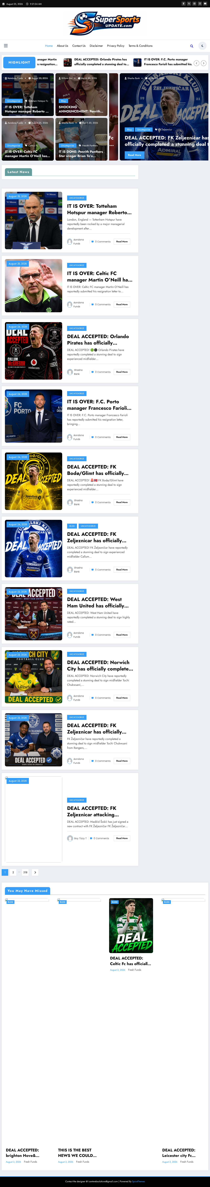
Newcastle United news (180, 110)
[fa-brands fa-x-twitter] (189, 4)
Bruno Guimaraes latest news (187, 87)
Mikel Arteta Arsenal (190, 105)
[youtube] (205, 4)
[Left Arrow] (196, 63)
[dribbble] (194, 4)
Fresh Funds (30, 1162)
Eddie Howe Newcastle (163, 96)
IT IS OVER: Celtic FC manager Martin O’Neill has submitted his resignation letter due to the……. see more (26, 154)
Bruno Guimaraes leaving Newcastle (132, 91)
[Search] (192, 46)
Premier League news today (165, 120)
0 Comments (103, 241)
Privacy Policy (115, 46)
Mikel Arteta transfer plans (126, 110)
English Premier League (135, 101)
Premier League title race (136, 125)
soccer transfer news (124, 129)
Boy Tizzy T (80, 838)
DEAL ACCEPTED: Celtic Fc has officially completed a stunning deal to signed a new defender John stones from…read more (130, 960)
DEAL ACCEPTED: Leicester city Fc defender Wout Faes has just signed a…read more (181, 1152)
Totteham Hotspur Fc (38, 101)
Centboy (120, 78)
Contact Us (78, 46)
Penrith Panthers (90, 145)
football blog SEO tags (160, 101)
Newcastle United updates (174, 115)
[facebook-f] (184, 4)
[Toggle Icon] (5, 46)
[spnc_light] (202, 46)
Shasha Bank (67, 122)
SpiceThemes (138, 1181)
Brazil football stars (163, 77)
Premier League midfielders (136, 120)
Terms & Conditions (140, 46)
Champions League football (136, 96)
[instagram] (200, 4)
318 (25, 872)
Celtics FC (33, 145)
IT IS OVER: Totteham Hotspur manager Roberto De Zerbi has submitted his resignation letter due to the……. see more (27, 109)
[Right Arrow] (203, 63)
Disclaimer (96, 46)
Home (49, 46)
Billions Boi (67, 78)
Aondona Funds (15, 78)
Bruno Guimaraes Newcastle (165, 91)
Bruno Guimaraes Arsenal (181, 82)
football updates (147, 105)
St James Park (142, 129)
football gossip (180, 101)
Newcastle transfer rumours (154, 110)
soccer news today (190, 125)
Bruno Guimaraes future (159, 87)
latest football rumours (167, 105)
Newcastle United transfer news (145, 115)
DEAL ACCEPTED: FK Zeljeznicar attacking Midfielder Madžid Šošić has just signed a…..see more (99, 811)
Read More (124, 155)
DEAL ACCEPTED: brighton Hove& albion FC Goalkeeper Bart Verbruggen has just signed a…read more (26, 1152)
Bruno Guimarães (159, 82)
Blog (63, 101)
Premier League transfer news (164, 125)
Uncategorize (13, 101)
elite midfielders (184, 96)
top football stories (191, 129)
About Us (62, 46)
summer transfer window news (165, 129)
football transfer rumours (126, 105)
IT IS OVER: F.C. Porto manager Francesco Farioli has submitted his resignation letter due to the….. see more (132, 62)
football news (195, 101)
